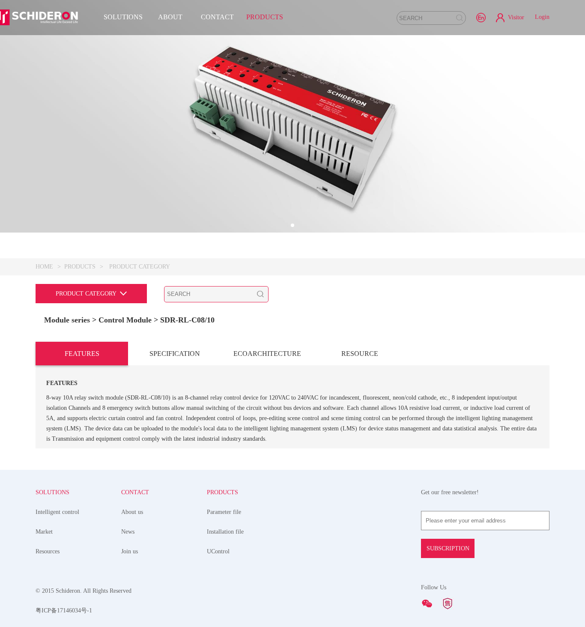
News (127, 531)
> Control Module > (126, 320)
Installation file (225, 531)
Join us (129, 551)
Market (44, 531)
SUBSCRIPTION (448, 548)
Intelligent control (57, 512)
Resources (48, 551)
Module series (67, 320)
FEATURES (82, 353)
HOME (44, 266)
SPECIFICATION (174, 353)
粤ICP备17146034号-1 (64, 610)
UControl (218, 551)
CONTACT (217, 17)
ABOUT (170, 17)
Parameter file (224, 512)
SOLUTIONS (123, 17)
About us (132, 512)
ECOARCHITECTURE (267, 353)
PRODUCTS (264, 17)
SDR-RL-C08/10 (187, 320)
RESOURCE (359, 353)
